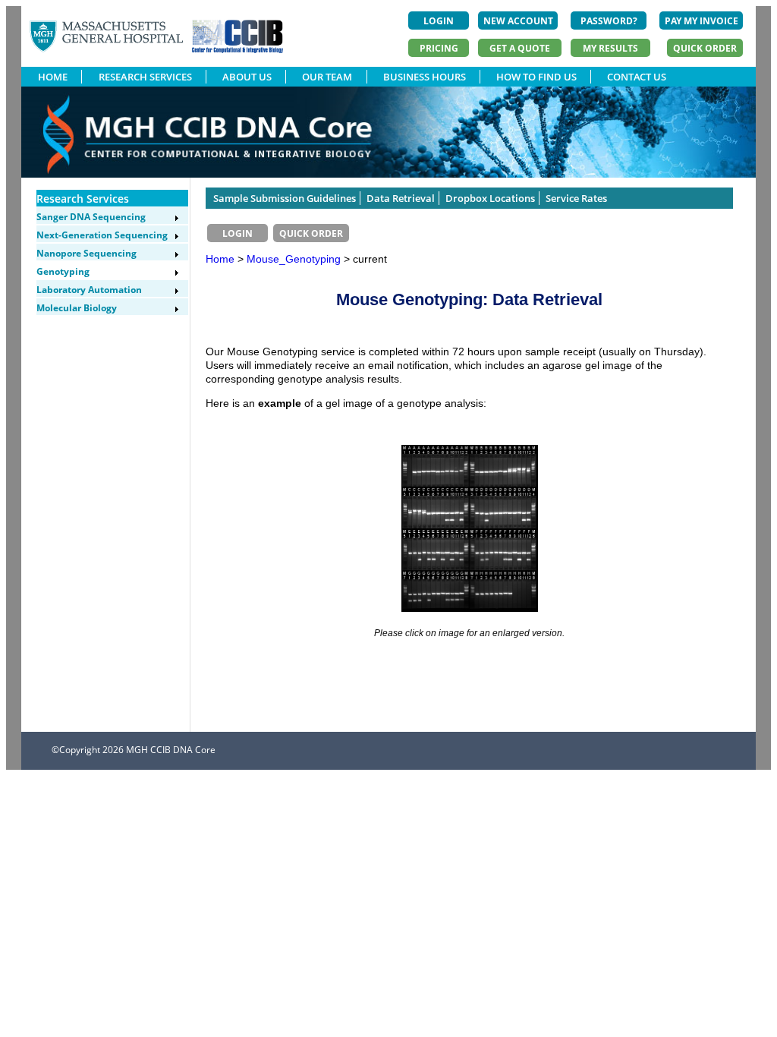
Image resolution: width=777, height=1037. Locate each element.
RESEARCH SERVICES (145, 77)
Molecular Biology (76, 307)
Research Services (82, 198)
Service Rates (576, 198)
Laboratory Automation (89, 289)
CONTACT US (636, 77)
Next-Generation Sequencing (102, 235)
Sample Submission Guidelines (284, 198)
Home (220, 259)
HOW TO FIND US (536, 77)
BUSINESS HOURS (424, 77)
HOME (53, 77)
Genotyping (63, 271)
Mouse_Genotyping (295, 259)
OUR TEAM (327, 77)
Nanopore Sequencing (86, 253)
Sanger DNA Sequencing (91, 216)
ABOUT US (247, 77)
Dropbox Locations (490, 198)
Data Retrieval (400, 198)
